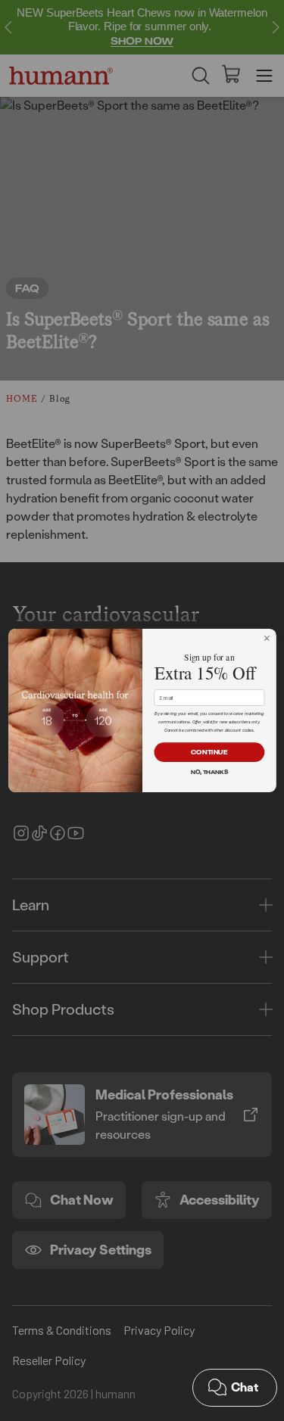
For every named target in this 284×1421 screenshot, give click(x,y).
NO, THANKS (208, 772)
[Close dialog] (266, 638)
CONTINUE (209, 752)
